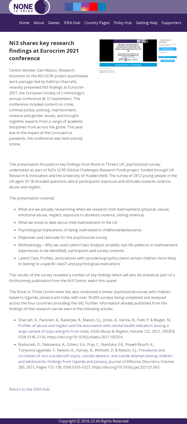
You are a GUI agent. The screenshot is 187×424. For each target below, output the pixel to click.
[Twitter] (77, 7)
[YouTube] (93, 7)
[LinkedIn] (102, 7)
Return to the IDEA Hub (29, 389)
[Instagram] (85, 7)
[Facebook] (69, 7)
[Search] (181, 7)
